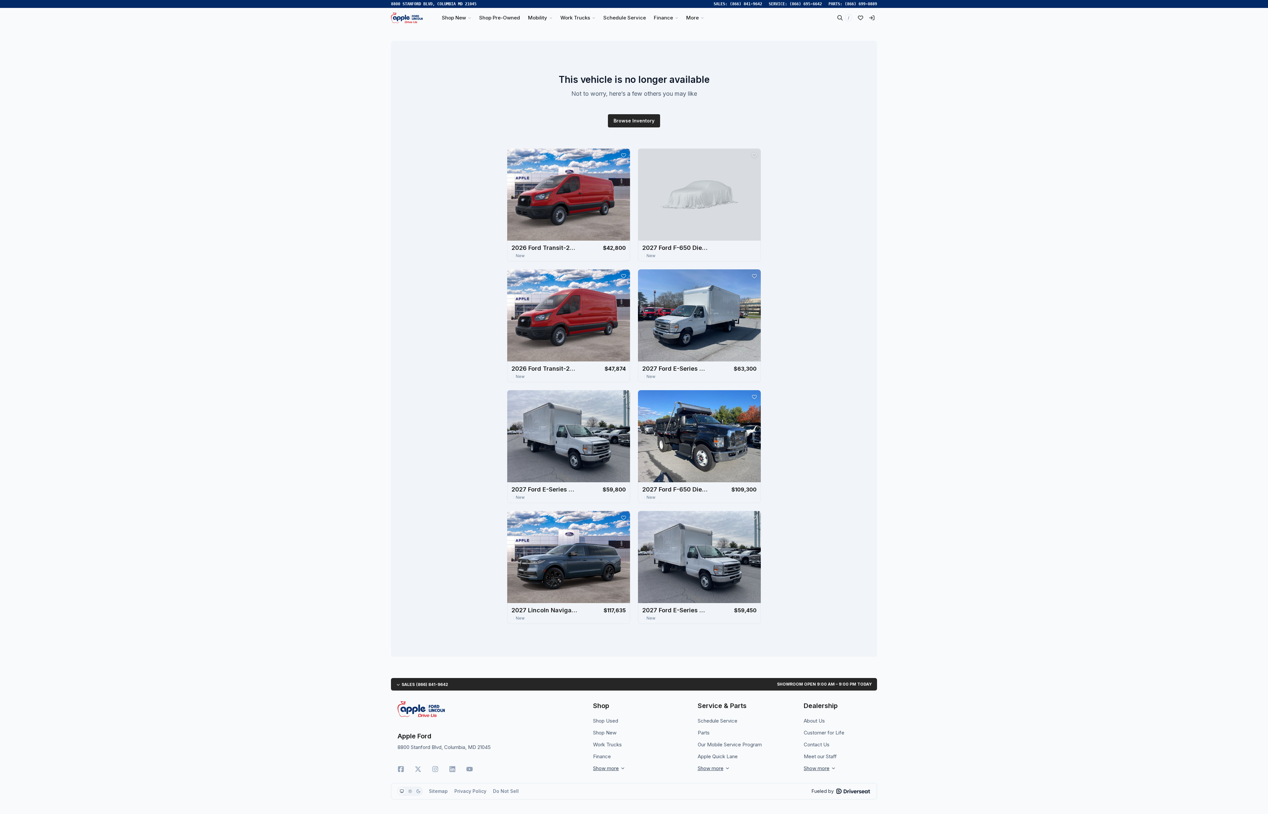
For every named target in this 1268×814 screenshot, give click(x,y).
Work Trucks (607, 744)
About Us (814, 721)
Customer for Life (824, 732)
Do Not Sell (506, 791)
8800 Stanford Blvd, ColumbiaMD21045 (433, 4)
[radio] (402, 791)
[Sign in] (871, 18)
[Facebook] (401, 769)
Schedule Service (717, 721)
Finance (602, 756)
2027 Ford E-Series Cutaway (675, 368)
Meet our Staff (820, 756)
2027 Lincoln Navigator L (544, 610)
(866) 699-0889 (861, 4)
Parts (704, 732)
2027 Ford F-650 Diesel (675, 247)
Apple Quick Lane (718, 756)
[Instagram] (435, 769)
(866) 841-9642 (746, 4)
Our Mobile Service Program (730, 744)
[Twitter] (418, 769)
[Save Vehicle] (623, 155)
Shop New (604, 732)
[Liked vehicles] (860, 18)
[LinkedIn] (452, 769)
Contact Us (816, 744)
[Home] (407, 18)
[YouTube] (469, 769)
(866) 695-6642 (806, 4)
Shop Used (605, 721)
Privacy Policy (470, 791)
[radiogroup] (410, 791)
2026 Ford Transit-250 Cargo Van (544, 247)
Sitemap (438, 791)
